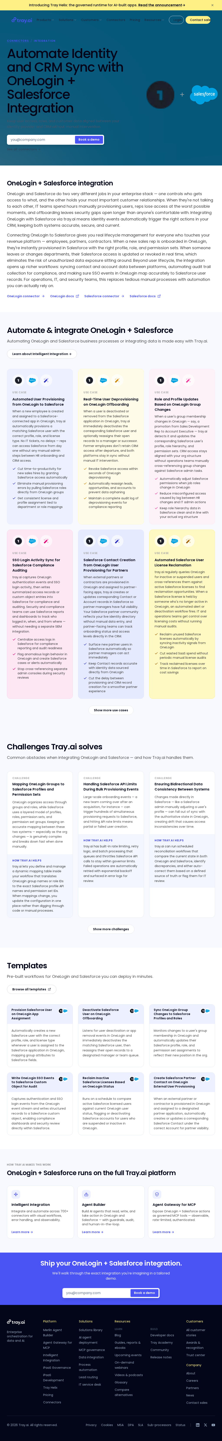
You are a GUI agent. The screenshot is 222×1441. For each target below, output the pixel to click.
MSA (120, 1425)
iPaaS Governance (57, 1367)
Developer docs (162, 1335)
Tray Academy (161, 1342)
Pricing (135, 20)
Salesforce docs (143, 296)
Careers (192, 1380)
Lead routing (88, 1377)
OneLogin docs (62, 296)
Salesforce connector (101, 296)
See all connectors (24, 149)
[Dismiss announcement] (212, 5)
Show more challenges (111, 929)
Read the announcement (161, 5)
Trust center (195, 1355)
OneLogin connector (23, 296)
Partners (192, 1388)
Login (177, 20)
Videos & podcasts (129, 1375)
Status (180, 1425)
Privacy (91, 1425)
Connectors (115, 20)
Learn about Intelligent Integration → (42, 354)
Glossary (121, 1382)
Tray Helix (50, 1387)
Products (44, 20)
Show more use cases (111, 710)
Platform (49, 1321)
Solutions (66, 20)
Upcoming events (128, 1355)
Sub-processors (159, 1425)
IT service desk (90, 1384)
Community (159, 1350)
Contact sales (200, 20)
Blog (118, 1335)
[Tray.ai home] (21, 19)
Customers (90, 20)
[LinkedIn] (197, 1425)
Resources (152, 20)
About (190, 1373)
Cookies (107, 1425)
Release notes (161, 1357)
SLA (140, 1425)
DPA (131, 1425)
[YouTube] (213, 1425)
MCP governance (92, 1350)
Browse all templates (29, 989)
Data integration (91, 1357)
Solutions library (91, 1330)
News (190, 1395)
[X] (205, 1425)
